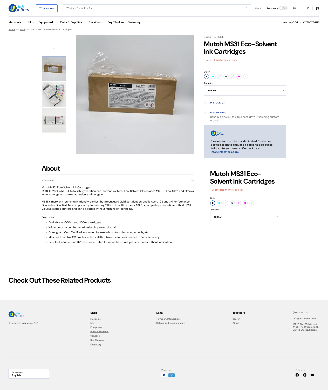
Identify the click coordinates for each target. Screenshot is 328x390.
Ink (92, 323)
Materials (95, 319)
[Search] (246, 8)
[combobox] (157, 8)
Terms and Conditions (168, 319)
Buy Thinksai (97, 340)
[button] (308, 8)
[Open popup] (223, 103)
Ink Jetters (27, 323)
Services (95, 335)
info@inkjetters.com (225, 152)
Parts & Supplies (99, 331)
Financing (95, 344)
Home (12, 29)
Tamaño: (208, 83)
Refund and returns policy (170, 323)
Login (209, 59)
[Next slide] (54, 140)
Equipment (96, 327)
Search (236, 319)
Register (219, 59)
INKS (22, 29)
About (236, 323)
